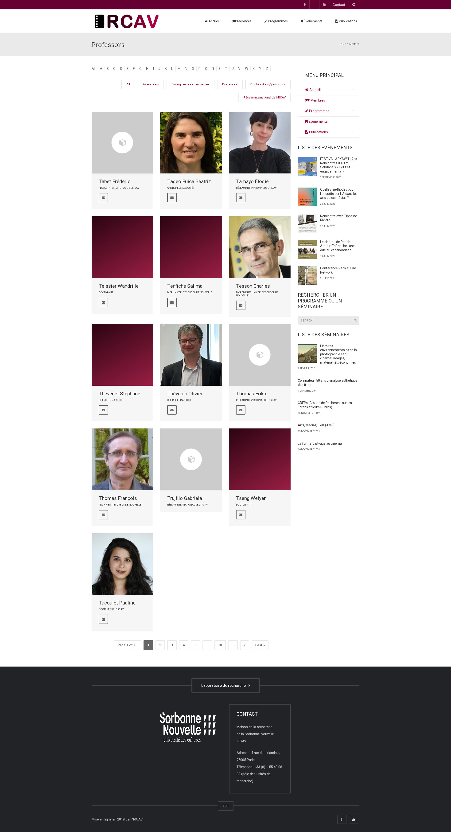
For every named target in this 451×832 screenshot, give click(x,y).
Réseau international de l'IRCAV (265, 97)
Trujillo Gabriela (184, 498)
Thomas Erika (251, 393)
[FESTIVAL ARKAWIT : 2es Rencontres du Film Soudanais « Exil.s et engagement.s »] (307, 166)
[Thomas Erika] (260, 354)
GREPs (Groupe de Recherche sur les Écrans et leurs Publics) (325, 405)
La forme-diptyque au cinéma (320, 443)
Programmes (277, 21)
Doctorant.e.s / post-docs (268, 84)
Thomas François (118, 498)
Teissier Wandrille (119, 286)
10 (220, 645)
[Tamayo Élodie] (260, 142)
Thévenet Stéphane (119, 393)
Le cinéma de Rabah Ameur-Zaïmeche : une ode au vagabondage (337, 246)
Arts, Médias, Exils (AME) (316, 425)
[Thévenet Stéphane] (122, 354)
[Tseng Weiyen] (260, 459)
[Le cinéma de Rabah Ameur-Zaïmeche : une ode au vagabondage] (307, 249)
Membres (244, 21)
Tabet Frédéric (114, 181)
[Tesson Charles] (260, 247)
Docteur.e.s (229, 84)
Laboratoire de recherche (224, 685)
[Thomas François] (122, 459)
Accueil (213, 21)
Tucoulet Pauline (117, 603)
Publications (347, 21)
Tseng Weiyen (251, 498)
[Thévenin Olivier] (191, 354)
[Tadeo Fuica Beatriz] (191, 142)
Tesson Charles (253, 286)
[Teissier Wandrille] (122, 247)
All (93, 69)
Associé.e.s (151, 84)
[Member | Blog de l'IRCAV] (127, 21)
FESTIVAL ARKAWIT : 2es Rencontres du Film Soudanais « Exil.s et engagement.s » (338, 165)
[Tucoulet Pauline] (122, 564)
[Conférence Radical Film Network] (307, 275)
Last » (260, 645)
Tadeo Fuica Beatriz (189, 181)
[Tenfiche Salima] (191, 247)
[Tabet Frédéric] (122, 142)
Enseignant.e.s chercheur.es (190, 84)
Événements (313, 21)
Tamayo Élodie (252, 181)
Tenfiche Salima (184, 286)
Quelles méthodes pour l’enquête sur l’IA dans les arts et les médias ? (339, 194)
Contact (339, 5)
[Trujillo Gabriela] (191, 459)
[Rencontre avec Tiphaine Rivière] (307, 223)
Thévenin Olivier (184, 393)
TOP (225, 806)
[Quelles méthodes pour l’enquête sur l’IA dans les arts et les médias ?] (307, 197)
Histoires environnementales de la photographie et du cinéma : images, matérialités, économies (338, 354)
